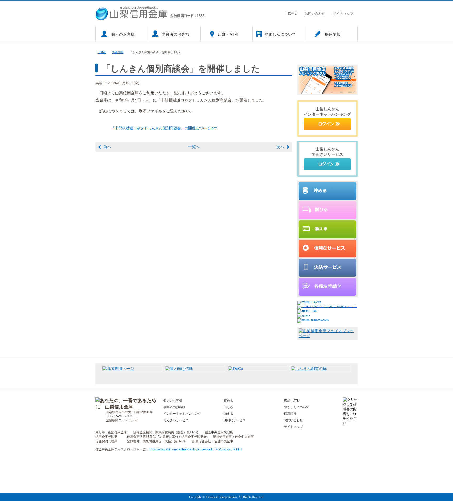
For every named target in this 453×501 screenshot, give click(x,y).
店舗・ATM (228, 34)
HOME (292, 13)
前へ (107, 146)
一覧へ (194, 146)
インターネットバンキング (182, 414)
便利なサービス (235, 420)
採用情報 (333, 34)
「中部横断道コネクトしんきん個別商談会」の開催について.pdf (164, 128)
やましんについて (280, 34)
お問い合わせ (315, 13)
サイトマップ (343, 13)
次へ (280, 146)
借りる (228, 407)
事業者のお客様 (175, 34)
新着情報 (118, 52)
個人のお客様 (123, 34)
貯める (228, 400)
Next (351, 82)
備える (228, 414)
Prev (304, 82)
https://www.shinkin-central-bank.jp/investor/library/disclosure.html (195, 449)
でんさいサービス (175, 420)
